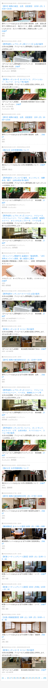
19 (17, 678)
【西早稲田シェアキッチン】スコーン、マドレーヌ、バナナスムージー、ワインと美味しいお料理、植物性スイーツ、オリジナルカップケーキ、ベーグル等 (23, 218)
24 (33, 678)
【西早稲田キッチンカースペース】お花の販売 (20, 294)
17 (11, 678)
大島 (3, 641)
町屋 (12, 108)
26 (39, 678)
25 (36, 678)
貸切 (3, 35)
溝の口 (10, 169)
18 (14, 678)
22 (27, 678)
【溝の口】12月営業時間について (15, 150)
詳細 (3, 31)
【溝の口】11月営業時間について (15, 468)
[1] (3, 678)
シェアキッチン (6, 247)
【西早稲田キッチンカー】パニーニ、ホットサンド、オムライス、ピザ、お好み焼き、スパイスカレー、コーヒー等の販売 (23, 430)
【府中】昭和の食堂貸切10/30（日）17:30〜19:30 (22, 496)
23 (30, 678)
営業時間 (4, 169)
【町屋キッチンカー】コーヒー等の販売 (18, 329)
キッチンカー (6, 71)
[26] (44, 678)
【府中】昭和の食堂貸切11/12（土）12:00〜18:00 (22, 360)
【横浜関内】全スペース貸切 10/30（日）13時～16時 (23, 526)
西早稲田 (13, 71)
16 (8, 678)
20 (20, 678)
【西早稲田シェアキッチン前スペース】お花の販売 (22, 44)
